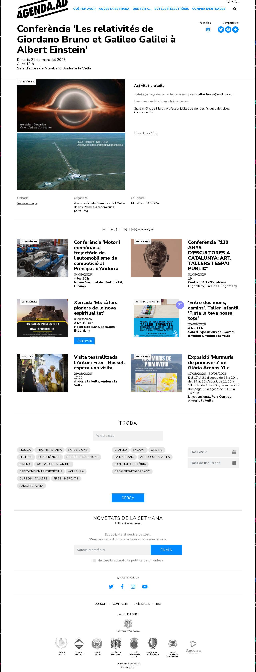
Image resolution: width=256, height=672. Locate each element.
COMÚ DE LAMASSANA (116, 653)
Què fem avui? (84, 9)
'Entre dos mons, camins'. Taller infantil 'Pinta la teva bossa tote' (213, 310)
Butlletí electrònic (171, 9)
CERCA (128, 497)
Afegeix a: (205, 23)
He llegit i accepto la (130, 560)
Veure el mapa (27, 203)
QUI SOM (100, 604)
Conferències (26, 81)
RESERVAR (84, 341)
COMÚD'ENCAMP (79, 653)
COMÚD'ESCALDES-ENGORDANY (172, 654)
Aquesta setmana (114, 9)
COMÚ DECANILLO (61, 653)
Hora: (138, 133)
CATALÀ (231, 2)
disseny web (128, 667)
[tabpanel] (71, 134)
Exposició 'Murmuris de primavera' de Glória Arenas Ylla (210, 362)
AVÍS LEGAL (142, 604)
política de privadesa (147, 560)
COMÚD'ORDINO (97, 653)
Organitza (81, 198)
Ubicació (23, 198)
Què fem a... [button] (142, 9)
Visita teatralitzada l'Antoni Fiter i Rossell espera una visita (99, 362)
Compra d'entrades (208, 9)
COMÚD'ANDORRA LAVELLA (134, 654)
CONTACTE (120, 604)
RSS (159, 604)
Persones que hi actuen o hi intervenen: (161, 101)
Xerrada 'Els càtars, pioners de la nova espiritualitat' (96, 307)
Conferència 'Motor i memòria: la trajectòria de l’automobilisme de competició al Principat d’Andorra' (97, 255)
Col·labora (138, 198)
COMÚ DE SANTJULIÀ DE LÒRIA (152, 653)
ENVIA (166, 549)
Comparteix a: (231, 23)
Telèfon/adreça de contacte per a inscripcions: (166, 94)
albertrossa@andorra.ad (216, 94)
